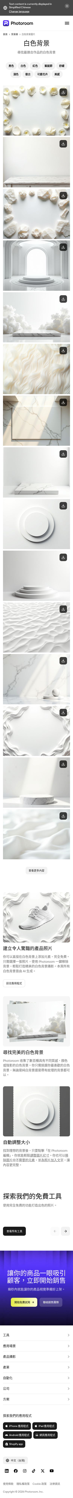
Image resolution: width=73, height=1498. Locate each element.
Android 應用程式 (19, 1435)
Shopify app (16, 1444)
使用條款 (8, 1483)
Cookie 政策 (40, 1483)
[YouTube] (51, 1471)
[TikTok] (33, 1471)
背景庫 (14, 34)
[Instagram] (24, 1471)
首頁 (5, 34)
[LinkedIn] (6, 1471)
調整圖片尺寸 (39, 1155)
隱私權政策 (23, 1483)
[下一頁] (65, 1231)
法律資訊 (55, 1483)
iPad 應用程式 (46, 1426)
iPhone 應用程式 (18, 1426)
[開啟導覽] (67, 23)
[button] (36, 1335)
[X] (42, 1471)
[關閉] (67, 6)
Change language (19, 11)
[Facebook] (15, 1471)
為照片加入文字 (52, 1160)
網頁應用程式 (47, 1435)
